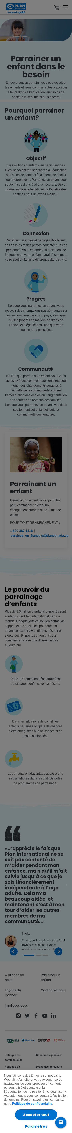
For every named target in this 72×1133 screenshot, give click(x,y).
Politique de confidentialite (32, 1103)
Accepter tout (36, 1114)
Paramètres (36, 1126)
